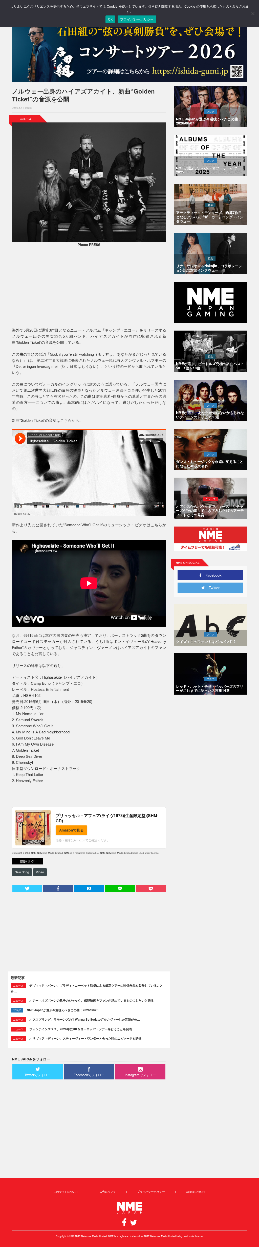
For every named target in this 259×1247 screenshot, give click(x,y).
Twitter (212, 587)
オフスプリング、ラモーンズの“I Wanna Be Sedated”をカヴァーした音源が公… (84, 1019)
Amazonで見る (71, 830)
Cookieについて (196, 1191)
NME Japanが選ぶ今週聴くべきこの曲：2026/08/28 (62, 1010)
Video (40, 872)
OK (110, 19)
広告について (107, 1191)
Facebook (212, 575)
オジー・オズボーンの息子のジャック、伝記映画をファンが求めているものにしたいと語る (91, 1000)
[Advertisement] (89, 287)
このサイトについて (65, 1191)
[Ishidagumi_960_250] (129, 51)
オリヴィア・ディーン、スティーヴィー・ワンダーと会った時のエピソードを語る (85, 1038)
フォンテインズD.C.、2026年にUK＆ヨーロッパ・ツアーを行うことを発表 (80, 1029)
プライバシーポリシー (151, 1191)
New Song (22, 872)
